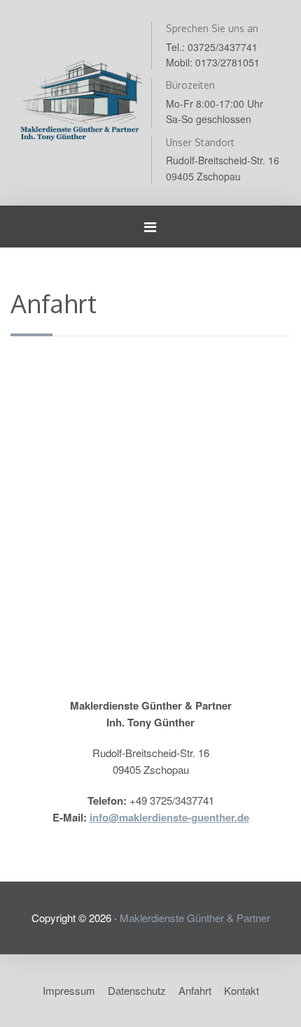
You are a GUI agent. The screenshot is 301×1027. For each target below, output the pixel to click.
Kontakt (241, 990)
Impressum (69, 990)
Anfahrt (194, 990)
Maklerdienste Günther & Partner (195, 917)
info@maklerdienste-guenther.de (169, 817)
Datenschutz (137, 990)
